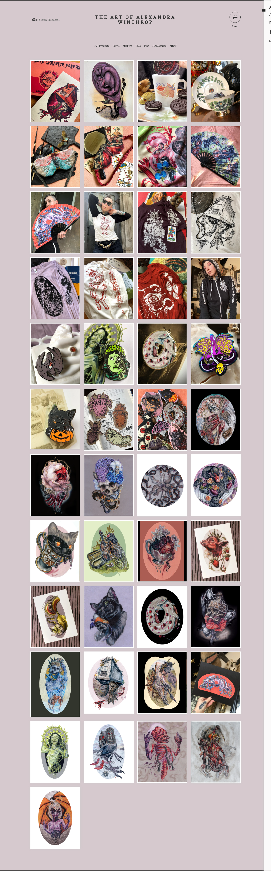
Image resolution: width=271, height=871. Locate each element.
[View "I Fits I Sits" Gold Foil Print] (55, 553)
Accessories (159, 46)
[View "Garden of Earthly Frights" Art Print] (55, 618)
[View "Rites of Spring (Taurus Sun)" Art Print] (162, 686)
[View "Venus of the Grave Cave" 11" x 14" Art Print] (215, 421)
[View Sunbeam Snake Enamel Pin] (215, 356)
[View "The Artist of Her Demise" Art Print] (55, 754)
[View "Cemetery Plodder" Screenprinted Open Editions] (55, 93)
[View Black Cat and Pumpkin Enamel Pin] (55, 421)
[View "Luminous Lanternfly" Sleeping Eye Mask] (55, 159)
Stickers (127, 46)
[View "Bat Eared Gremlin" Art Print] (109, 618)
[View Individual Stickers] (162, 421)
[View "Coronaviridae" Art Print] (55, 820)
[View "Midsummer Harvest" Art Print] (215, 553)
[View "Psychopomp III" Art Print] (215, 618)
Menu (263, 10)
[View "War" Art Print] (215, 754)
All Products (101, 46)
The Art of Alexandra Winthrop (135, 20)
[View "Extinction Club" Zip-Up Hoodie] (215, 290)
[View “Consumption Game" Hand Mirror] (109, 93)
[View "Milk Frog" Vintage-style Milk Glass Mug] (162, 93)
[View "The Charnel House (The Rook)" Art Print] (109, 754)
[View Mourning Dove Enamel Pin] (55, 356)
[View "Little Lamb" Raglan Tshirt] (109, 224)
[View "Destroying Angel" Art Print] (215, 686)
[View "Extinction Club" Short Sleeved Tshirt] (162, 224)
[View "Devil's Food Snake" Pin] (162, 356)
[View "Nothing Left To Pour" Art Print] (162, 553)
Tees (138, 46)
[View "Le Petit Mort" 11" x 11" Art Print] (215, 487)
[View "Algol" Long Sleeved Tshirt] (162, 290)
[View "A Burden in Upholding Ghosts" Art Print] (162, 754)
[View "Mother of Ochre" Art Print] (55, 686)
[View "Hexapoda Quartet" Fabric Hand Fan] (215, 159)
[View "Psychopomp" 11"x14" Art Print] (109, 487)
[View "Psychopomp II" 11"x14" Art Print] (55, 487)
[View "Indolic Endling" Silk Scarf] (162, 159)
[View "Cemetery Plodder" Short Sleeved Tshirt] (215, 224)
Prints (116, 46)
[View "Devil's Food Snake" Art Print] (162, 618)
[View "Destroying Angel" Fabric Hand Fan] (55, 224)
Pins (146, 46)
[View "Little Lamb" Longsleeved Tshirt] (109, 290)
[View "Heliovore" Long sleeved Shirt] (55, 290)
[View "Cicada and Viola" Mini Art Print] (109, 553)
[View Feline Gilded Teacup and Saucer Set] (215, 93)
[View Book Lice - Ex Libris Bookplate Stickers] (109, 421)
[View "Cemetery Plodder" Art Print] (109, 686)
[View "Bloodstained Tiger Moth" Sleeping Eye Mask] (109, 159)
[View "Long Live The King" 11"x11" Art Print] (162, 487)
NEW (173, 46)
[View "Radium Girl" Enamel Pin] (109, 356)
